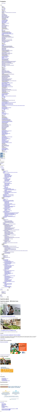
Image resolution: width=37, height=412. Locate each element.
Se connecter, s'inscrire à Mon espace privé (9, 270)
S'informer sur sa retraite (7, 182)
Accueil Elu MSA (6, 255)
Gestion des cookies (4, 404)
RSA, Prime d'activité (4, 28)
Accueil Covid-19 (4, 70)
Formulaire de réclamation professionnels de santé (7, 104)
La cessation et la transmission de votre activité (7, 50)
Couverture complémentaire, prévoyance (6, 89)
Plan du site (3, 405)
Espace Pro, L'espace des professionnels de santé (7, 103)
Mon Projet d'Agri (4, 49)
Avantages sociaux (4, 90)
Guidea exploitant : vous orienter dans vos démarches (9, 216)
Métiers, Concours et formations (5, 145)
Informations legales (7, 268)
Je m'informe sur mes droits (5, 41)
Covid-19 (3, 69)
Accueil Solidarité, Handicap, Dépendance (6, 32)
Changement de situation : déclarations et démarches (11, 192)
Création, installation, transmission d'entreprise (7, 46)
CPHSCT (3, 95)
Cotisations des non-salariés (5, 51)
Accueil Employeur (6, 219)
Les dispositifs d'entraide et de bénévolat (6, 79)
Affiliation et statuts (4, 48)
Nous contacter (3, 39)
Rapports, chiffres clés (4, 127)
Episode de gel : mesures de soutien (6, 84)
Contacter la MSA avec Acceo (5, 149)
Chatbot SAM (3, 134)
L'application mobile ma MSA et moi (6, 133)
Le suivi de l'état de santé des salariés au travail (8, 316)
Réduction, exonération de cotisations (9, 232)
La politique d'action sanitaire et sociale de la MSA (7, 33)
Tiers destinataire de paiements (6, 253)
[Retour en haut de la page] (0, 411)
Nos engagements (4, 128)
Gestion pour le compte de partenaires (6, 138)
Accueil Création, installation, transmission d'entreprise (8, 47)
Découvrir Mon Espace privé (5, 131)
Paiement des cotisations (4, 83)
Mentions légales (4, 403)
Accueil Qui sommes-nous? (5, 124)
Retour (4, 7)
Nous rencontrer (2, 402)
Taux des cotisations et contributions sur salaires (7, 82)
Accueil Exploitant (4, 44)
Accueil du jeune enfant (7, 179)
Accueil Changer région (4, 151)
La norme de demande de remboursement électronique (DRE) (9, 102)
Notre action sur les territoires (8, 267)
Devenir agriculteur (7, 201)
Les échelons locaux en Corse (5, 113)
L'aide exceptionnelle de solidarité (7, 196)
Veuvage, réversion (7, 184)
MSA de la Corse (4, 291)
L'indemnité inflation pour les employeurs (6, 85)
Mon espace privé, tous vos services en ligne (7, 72)
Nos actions (3, 135)
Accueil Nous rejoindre (4, 144)
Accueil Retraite (3, 24)
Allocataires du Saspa (4, 27)
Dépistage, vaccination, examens (5, 16)
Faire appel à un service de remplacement (6, 62)
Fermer (3, 170)
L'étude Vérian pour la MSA (8, 263)
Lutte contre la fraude (4, 139)
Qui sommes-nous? (4, 123)
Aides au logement (4, 22)
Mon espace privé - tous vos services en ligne (8, 194)
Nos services (3, 129)
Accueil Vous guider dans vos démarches (6, 36)
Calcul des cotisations (4, 52)
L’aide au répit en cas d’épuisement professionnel (7, 63)
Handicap (3, 34)
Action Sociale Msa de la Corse (5, 140)
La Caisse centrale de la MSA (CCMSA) (9, 265)
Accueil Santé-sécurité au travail (5, 93)
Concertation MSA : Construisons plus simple (7, 136)
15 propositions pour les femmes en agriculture (7, 121)
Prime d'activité (3, 30)
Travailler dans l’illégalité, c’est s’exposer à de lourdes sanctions (9, 80)
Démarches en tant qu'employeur (8, 220)
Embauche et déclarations (6, 224)
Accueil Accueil (3, 8)
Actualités (3, 45)
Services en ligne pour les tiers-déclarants (6, 107)
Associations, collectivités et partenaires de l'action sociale (8, 100)
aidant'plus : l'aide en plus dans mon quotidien (7, 40)
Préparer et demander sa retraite (5, 25)
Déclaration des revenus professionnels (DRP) (7, 53)
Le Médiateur (3, 407)
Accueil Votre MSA (4, 116)
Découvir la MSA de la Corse (5, 125)
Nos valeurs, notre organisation (8, 266)
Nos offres (3, 146)
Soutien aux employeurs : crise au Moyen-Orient (7, 86)
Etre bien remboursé (4, 14)
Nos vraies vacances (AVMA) (5, 141)
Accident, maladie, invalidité (5, 17)
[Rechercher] (9, 287)
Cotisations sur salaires (4, 81)
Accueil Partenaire (4, 99)
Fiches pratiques (3, 37)
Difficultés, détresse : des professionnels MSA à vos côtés (11, 213)
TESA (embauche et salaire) (5, 77)
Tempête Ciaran (6, 215)
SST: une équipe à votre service (5, 58)
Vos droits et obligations (4, 54)
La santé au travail (4, 18)
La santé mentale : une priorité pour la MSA (7, 142)
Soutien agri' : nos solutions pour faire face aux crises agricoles (9, 12)
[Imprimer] (0, 295)
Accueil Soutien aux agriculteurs (5, 60)
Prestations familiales (4, 21)
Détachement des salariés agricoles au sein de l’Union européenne (12, 237)
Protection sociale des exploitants (8, 203)
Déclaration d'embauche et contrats (9, 225)
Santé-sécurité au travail (4, 55)
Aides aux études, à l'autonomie (8, 181)
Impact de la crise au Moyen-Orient (6, 64)
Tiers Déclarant (5, 251)
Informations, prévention (4, 57)
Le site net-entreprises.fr (4, 108)
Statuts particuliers (4, 38)
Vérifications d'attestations (5, 132)
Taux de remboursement (7, 174)
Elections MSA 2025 (4, 117)
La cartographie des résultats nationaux (6, 119)
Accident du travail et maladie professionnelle (7, 78)
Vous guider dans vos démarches (7, 191)
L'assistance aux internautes (5, 148)
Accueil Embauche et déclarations (5, 75)
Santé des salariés (4, 88)
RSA (2, 29)
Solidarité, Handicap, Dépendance (7, 188)
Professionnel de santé (5, 246)
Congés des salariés (7, 239)
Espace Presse (3, 143)
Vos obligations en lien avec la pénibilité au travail (8, 330)
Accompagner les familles (5, 20)
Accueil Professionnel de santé (5, 101)
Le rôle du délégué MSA (4, 118)
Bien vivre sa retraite (4, 26)
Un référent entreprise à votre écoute (6, 91)
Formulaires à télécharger (7, 273)
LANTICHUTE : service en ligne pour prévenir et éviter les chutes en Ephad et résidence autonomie (13, 105)
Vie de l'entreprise (4, 87)
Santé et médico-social (4, 137)
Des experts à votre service (5, 56)
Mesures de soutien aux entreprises (6, 71)
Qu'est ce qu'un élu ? (5, 256)
